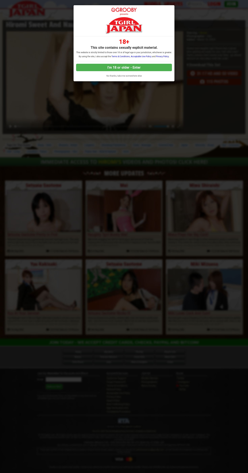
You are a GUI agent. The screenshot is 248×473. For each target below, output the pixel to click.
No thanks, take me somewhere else (124, 76)
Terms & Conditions (121, 56)
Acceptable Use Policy (141, 56)
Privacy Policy (162, 56)
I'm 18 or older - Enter (124, 67)
